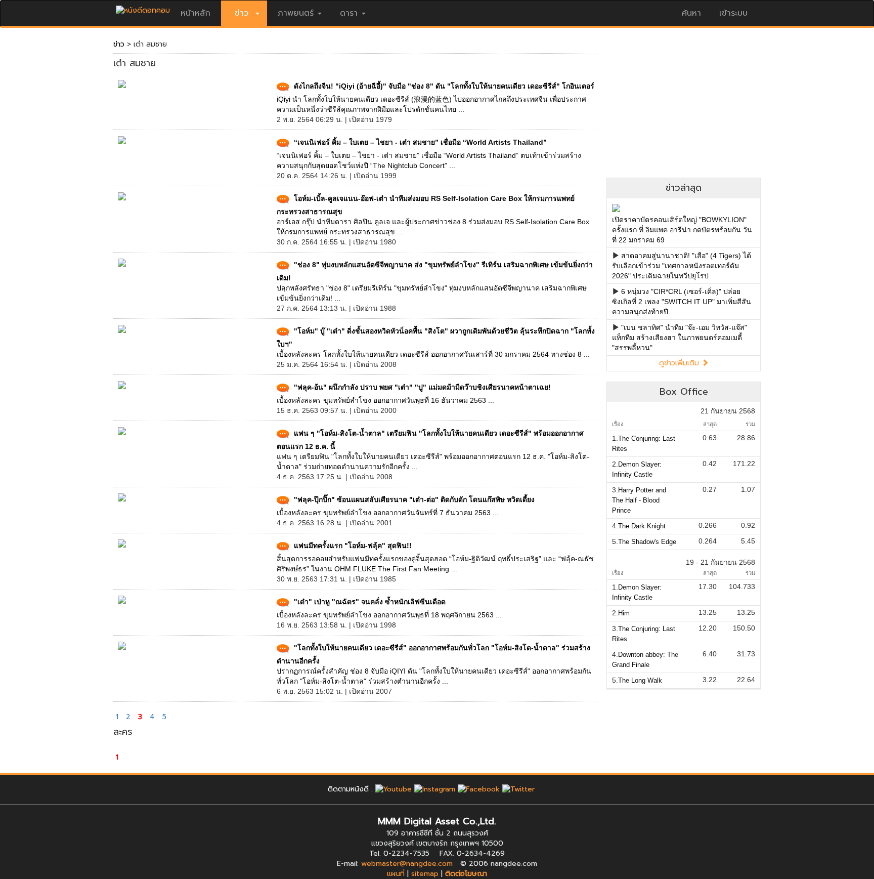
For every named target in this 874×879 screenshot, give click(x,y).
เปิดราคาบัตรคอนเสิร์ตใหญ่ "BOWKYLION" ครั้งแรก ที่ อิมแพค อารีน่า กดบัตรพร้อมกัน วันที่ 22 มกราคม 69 (682, 230)
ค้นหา (691, 13)
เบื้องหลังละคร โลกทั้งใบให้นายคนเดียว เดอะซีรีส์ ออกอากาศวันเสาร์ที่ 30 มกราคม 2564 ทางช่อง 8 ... (433, 354)
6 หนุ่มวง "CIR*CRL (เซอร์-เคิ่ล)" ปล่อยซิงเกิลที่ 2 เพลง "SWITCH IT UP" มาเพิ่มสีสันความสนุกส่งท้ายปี (681, 301)
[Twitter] (518, 789)
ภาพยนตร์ (296, 13)
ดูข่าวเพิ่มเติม (680, 363)
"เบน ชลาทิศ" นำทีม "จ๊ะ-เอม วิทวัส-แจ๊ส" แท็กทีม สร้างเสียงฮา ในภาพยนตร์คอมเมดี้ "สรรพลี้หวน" (679, 337)
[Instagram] (434, 789)
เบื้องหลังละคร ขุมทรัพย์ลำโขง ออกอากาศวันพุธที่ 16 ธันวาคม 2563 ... (385, 400)
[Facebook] (479, 789)
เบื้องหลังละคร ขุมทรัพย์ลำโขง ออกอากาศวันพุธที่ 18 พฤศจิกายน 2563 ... (389, 615)
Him (624, 613)
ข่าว (118, 44)
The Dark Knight (642, 526)
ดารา (349, 13)
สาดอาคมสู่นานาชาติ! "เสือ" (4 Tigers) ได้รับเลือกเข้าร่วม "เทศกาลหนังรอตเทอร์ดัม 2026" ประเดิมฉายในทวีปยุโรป (681, 266)
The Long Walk (640, 680)
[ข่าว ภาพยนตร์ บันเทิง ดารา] (143, 8)
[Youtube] (393, 789)
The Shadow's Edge (647, 542)
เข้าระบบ (733, 13)
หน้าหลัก (195, 13)
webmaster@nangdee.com (407, 863)
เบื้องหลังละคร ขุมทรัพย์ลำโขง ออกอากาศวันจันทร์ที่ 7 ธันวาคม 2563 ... (388, 513)
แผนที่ (396, 873)
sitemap (425, 873)
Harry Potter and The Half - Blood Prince (639, 500)
